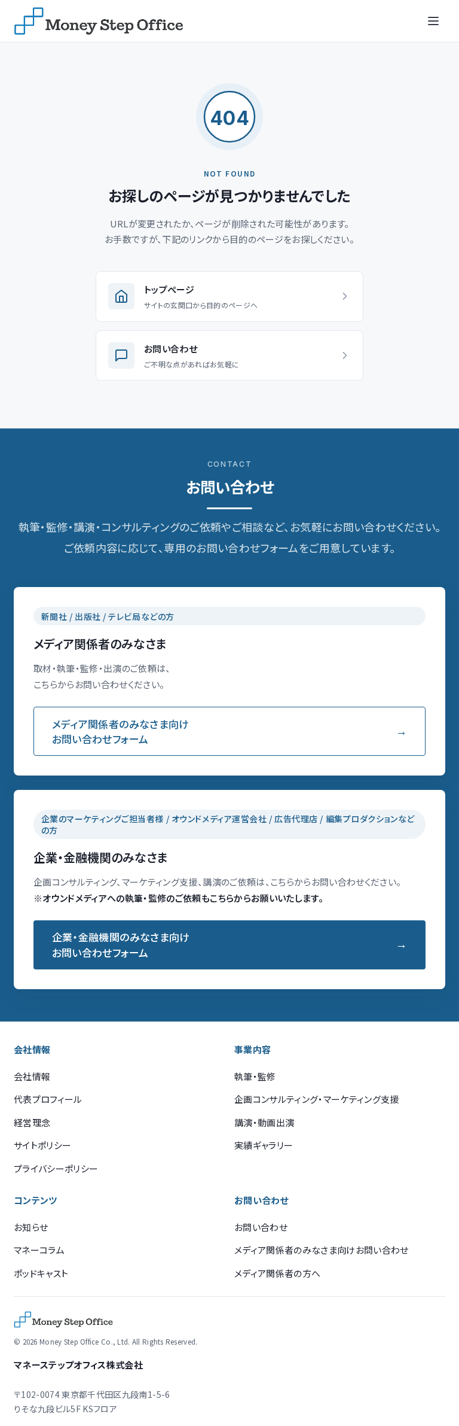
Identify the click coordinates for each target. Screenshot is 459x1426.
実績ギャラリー (263, 1145)
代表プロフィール (48, 1099)
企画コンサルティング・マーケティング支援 (316, 1099)
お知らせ (31, 1227)
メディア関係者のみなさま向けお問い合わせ (321, 1249)
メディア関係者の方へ (277, 1273)
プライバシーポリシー (56, 1168)
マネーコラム (39, 1249)
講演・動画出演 (264, 1122)
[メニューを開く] (433, 21)
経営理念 (32, 1122)
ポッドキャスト (41, 1273)
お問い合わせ (260, 1227)
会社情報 (32, 1076)
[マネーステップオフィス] (98, 21)
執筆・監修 (255, 1076)
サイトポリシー (42, 1145)
